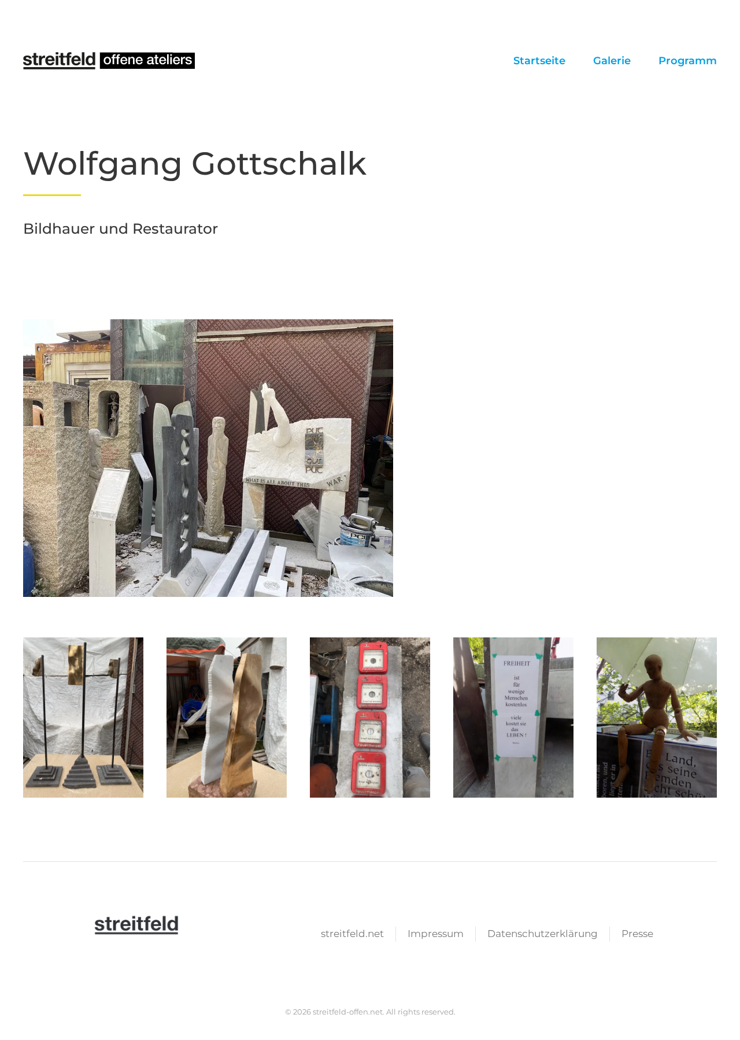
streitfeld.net (352, 933)
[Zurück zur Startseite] (110, 61)
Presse (637, 933)
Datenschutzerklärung (542, 933)
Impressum (436, 933)
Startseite (539, 60)
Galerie (612, 60)
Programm (687, 60)
